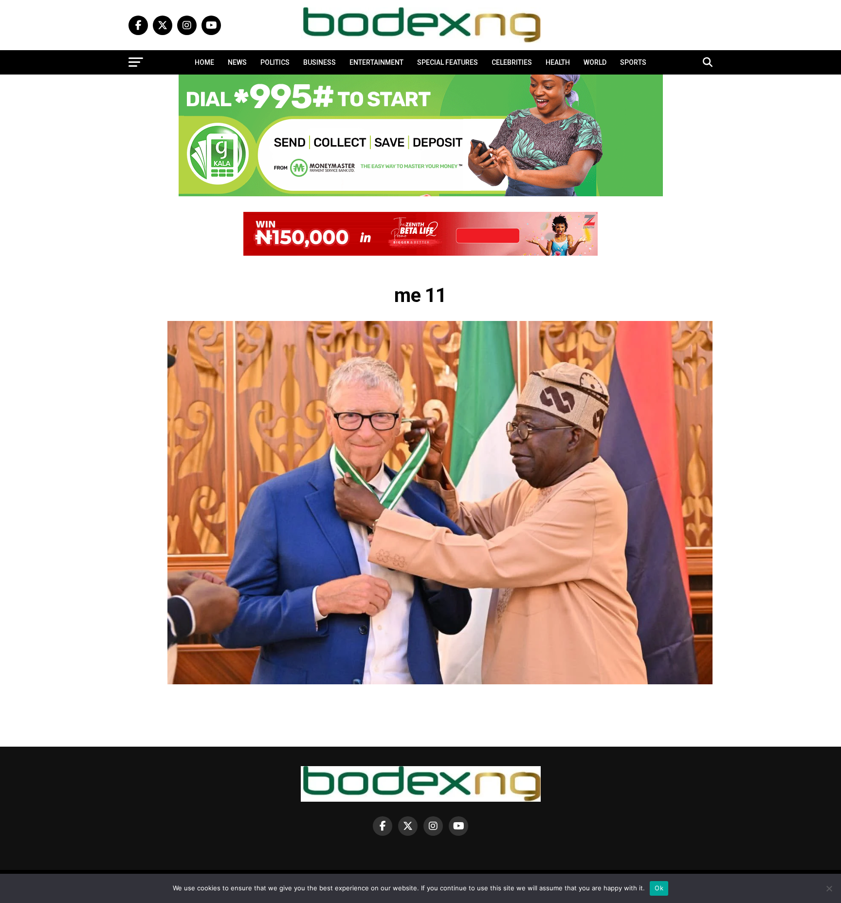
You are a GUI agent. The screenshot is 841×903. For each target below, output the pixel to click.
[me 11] (440, 681)
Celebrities (512, 62)
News (237, 62)
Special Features (447, 62)
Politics (275, 62)
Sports (633, 62)
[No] (829, 888)
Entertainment (376, 62)
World (595, 62)
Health (558, 62)
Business (319, 62)
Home (204, 62)
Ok (659, 888)
